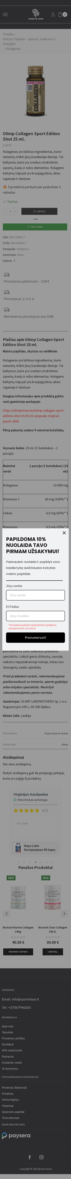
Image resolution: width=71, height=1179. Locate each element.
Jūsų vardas (14, 586)
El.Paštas (12, 606)
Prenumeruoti (35, 637)
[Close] (64, 532)
